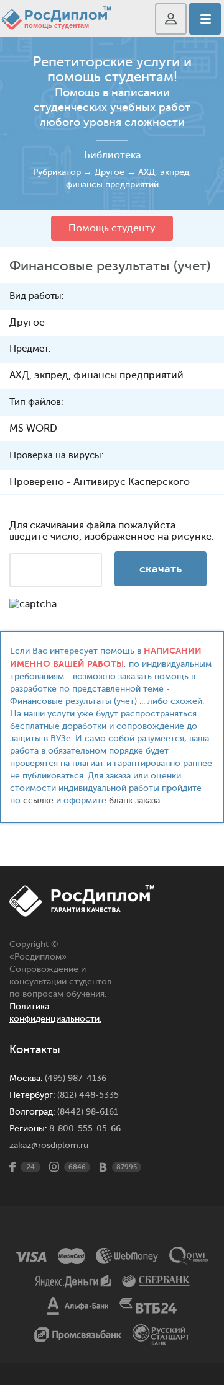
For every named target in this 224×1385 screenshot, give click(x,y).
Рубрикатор (57, 172)
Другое (109, 172)
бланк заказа (134, 800)
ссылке (38, 800)
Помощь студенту (112, 228)
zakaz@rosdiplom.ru (48, 1145)
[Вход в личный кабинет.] (171, 19)
